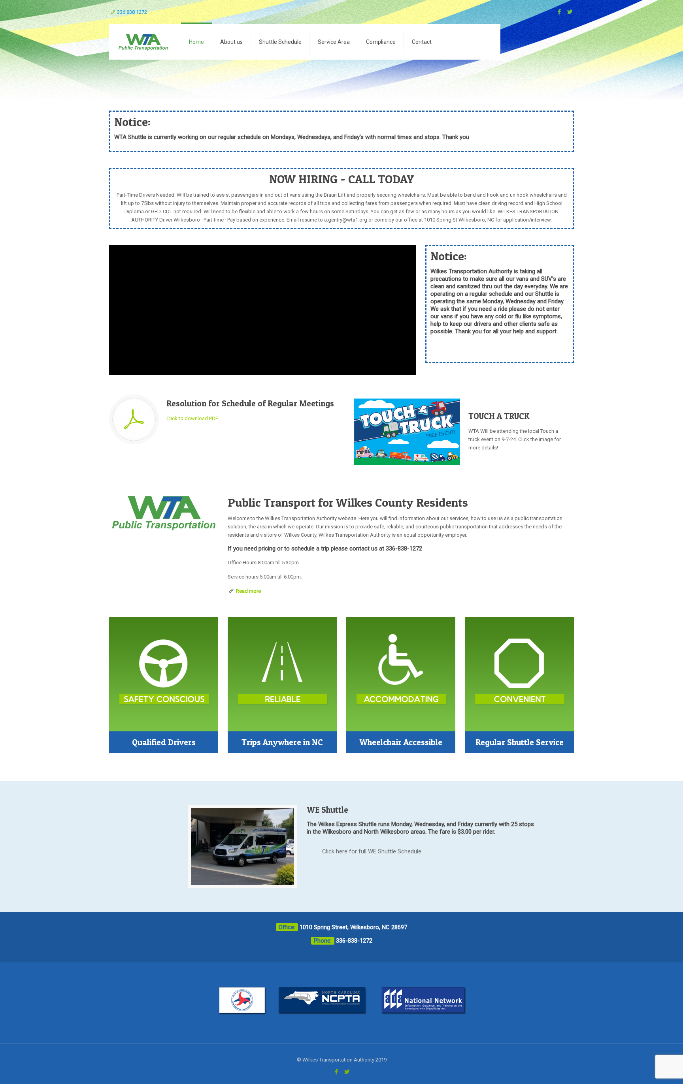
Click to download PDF (192, 418)
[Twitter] (570, 11)
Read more (248, 591)
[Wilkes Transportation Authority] (143, 42)
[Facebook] (559, 11)
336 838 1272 (132, 12)
